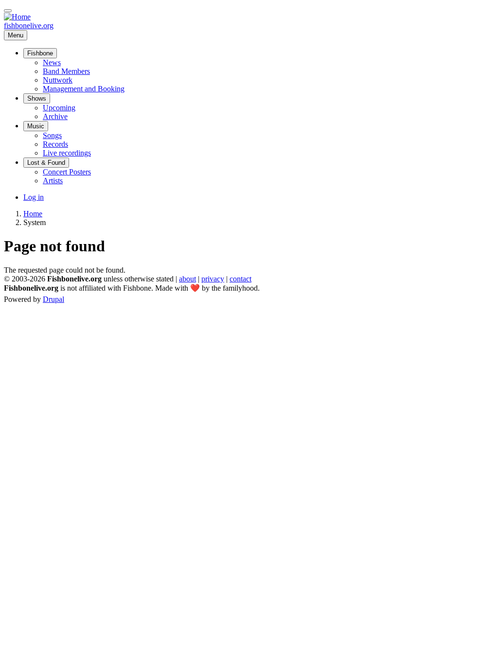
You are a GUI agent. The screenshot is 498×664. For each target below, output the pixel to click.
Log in (33, 197)
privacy (212, 279)
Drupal (53, 299)
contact (240, 279)
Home (32, 214)
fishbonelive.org (28, 25)
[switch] (8, 10)
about (187, 279)
